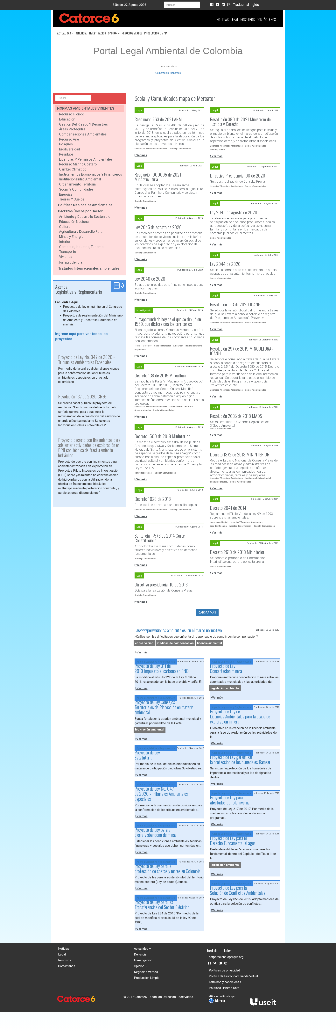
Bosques (66, 144)
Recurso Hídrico (71, 114)
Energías (66, 194)
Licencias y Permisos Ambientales (86, 159)
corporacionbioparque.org (226, 957)
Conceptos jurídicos (147, 630)
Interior (64, 242)
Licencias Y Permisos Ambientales (151, 149)
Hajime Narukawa (194, 346)
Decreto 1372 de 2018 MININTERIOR (239, 454)
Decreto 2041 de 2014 (228, 507)
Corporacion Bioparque (168, 72)
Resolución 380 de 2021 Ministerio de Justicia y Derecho (240, 121)
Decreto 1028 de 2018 (153, 498)
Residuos (66, 154)
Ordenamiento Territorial (77, 184)
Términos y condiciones (225, 982)
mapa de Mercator (162, 346)
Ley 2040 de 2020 (150, 278)
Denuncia (81, 33)
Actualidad (64, 33)
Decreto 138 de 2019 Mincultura (160, 375)
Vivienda (65, 257)
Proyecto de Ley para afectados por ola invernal (230, 800)
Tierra (137, 346)
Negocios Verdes (132, 33)
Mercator (147, 346)
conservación (144, 643)
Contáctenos (266, 19)
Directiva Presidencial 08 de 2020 (237, 175)
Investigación (97, 33)
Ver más (141, 155)
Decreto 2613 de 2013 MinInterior (237, 551)
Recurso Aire (69, 139)
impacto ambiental (219, 522)
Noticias (222, 19)
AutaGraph (178, 346)
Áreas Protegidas (72, 129)
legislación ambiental (225, 688)
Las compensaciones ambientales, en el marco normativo (178, 630)
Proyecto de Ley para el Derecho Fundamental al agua (233, 840)
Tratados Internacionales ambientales (88, 268)
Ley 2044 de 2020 (225, 263)
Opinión (113, 33)
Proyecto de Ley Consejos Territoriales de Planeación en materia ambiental (164, 707)
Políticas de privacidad (224, 970)
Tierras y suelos (71, 199)
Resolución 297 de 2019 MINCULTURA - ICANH (242, 350)
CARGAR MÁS (207, 612)
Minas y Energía (71, 237)
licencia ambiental (209, 643)
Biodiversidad (69, 149)
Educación (67, 119)
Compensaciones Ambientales (83, 134)
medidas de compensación (175, 643)
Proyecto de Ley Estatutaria (147, 755)
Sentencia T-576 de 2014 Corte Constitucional (160, 537)
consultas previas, (143, 473)
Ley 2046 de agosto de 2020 (233, 212)
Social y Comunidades (76, 189)
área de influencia (218, 526)
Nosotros (247, 19)
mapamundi (140, 349)
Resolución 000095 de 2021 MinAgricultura (158, 176)
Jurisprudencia (70, 262)
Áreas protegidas (143, 410)
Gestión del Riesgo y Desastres (83, 124)
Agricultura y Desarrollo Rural (81, 231)
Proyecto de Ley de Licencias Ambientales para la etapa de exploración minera (240, 716)
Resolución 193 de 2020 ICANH (235, 304)
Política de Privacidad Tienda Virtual (233, 976)
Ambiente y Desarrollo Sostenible (84, 216)
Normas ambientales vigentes (85, 108)
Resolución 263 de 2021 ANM (158, 119)
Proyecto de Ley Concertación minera (226, 668)
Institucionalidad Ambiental (80, 179)
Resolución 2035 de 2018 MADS (236, 415)
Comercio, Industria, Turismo (81, 247)
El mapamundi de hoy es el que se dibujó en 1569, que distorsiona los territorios (168, 321)
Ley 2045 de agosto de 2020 (158, 227)
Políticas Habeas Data (224, 988)
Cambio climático (72, 169)
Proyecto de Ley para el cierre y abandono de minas (156, 832)
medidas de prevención (240, 526)
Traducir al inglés (246, 5)
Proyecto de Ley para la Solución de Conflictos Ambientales (237, 890)
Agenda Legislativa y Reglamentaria (155, 661)
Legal (234, 19)
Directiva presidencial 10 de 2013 (161, 584)
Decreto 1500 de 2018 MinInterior (162, 436)
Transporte (67, 252)
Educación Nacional (74, 222)
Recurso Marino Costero (78, 164)
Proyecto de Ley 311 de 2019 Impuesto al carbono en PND (162, 668)
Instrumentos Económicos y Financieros (90, 174)
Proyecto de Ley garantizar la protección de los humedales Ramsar (240, 759)
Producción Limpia (155, 33)
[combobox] (182, 5)
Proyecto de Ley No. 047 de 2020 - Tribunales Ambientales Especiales (161, 793)
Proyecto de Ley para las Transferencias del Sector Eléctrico (162, 904)
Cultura (64, 227)
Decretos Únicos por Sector (80, 211)
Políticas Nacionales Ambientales (85, 205)
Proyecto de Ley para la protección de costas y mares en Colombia (167, 868)
